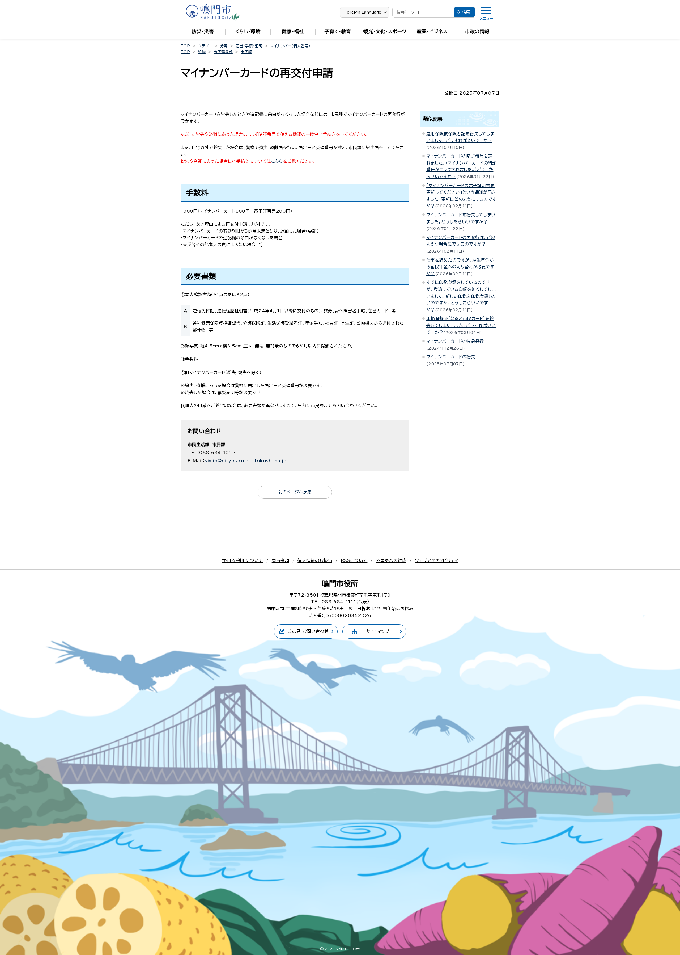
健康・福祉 (293, 31)
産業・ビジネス (432, 31)
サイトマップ (377, 631)
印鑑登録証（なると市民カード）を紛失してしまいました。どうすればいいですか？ (461, 325)
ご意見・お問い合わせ (308, 631)
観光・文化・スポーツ (384, 31)
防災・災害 (203, 31)
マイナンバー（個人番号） (290, 46)
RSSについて (354, 560)
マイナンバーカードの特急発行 (455, 341)
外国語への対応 (391, 560)
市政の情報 (477, 31)
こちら (277, 161)
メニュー (486, 18)
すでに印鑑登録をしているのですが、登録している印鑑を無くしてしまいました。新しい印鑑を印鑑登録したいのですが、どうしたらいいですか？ (461, 296)
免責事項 (280, 560)
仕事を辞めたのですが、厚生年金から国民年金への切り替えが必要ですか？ (460, 267)
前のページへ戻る (295, 492)
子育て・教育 (338, 31)
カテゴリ (205, 46)
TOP (185, 46)
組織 (202, 52)
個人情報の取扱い (315, 560)
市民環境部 (223, 52)
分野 (224, 46)
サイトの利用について (242, 560)
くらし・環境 (247, 31)
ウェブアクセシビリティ (436, 560)
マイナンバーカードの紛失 (450, 357)
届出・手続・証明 (249, 46)
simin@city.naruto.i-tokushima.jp (245, 461)
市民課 (246, 52)
